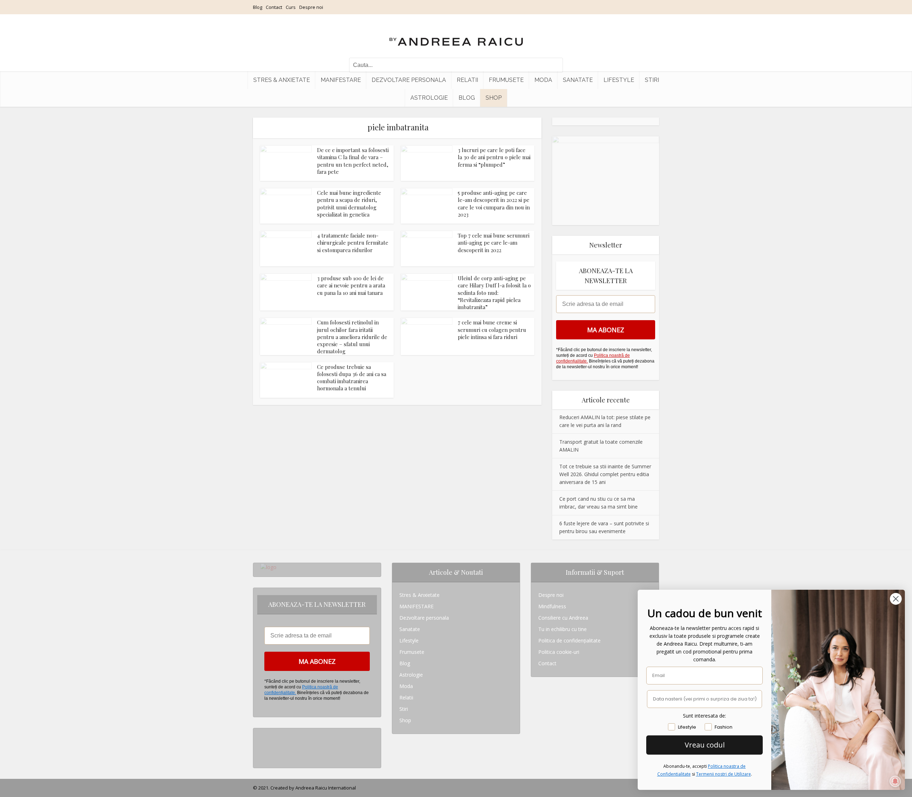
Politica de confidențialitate (569, 640)
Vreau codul (705, 745)
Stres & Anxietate (281, 80)
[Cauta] (554, 65)
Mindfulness (552, 606)
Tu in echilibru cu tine (562, 629)
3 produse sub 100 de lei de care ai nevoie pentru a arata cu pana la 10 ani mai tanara (351, 285)
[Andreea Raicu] (456, 35)
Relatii (467, 80)
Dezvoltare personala (409, 80)
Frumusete (506, 80)
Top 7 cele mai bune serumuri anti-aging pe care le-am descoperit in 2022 (493, 243)
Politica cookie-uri (558, 651)
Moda (543, 80)
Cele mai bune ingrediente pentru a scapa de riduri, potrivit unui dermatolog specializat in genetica (349, 203)
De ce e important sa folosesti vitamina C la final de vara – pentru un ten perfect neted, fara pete (353, 160)
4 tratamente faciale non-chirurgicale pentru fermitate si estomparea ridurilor (352, 243)
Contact (274, 7)
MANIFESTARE (341, 80)
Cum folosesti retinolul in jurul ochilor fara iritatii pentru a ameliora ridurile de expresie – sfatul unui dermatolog (352, 337)
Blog (257, 7)
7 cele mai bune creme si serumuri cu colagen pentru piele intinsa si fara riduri (492, 329)
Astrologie (429, 97)
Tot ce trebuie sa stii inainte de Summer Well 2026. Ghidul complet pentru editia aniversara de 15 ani (605, 474)
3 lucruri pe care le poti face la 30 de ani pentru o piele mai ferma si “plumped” (494, 157)
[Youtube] (262, 756)
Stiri (652, 80)
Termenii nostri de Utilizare (723, 774)
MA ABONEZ (605, 329)
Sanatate (578, 80)
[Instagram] (262, 733)
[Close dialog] (896, 599)
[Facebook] (262, 745)
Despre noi (311, 7)
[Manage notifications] (895, 781)
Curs (291, 7)
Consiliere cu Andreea (563, 617)
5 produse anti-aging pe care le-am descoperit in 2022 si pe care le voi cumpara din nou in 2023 (494, 203)
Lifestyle (618, 80)
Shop (494, 97)
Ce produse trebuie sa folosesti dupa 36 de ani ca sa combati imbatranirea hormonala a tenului (351, 377)
